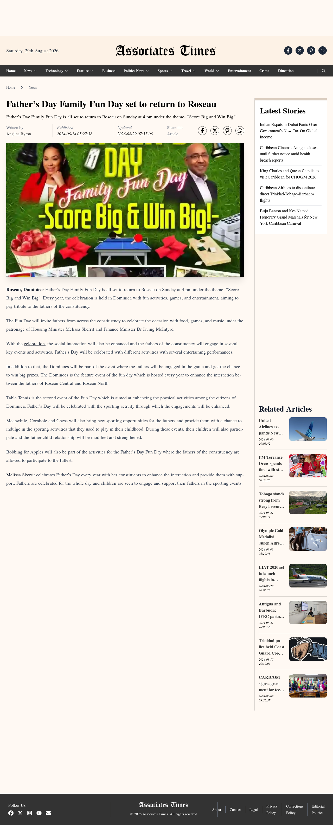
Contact (235, 809)
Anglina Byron (18, 133)
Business (108, 70)
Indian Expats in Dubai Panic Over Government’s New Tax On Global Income (288, 130)
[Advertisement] (166, 16)
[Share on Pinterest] (311, 50)
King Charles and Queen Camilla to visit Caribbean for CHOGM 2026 (289, 174)
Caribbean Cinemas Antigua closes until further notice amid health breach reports (288, 154)
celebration (34, 343)
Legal (253, 809)
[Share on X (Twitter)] (300, 50)
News (33, 87)
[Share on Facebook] (288, 50)
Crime (264, 70)
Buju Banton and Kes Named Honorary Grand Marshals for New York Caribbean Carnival (289, 217)
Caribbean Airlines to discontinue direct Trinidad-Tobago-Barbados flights (287, 194)
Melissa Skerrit (20, 474)
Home (11, 70)
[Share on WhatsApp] (322, 50)
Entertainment (239, 70)
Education (286, 70)
